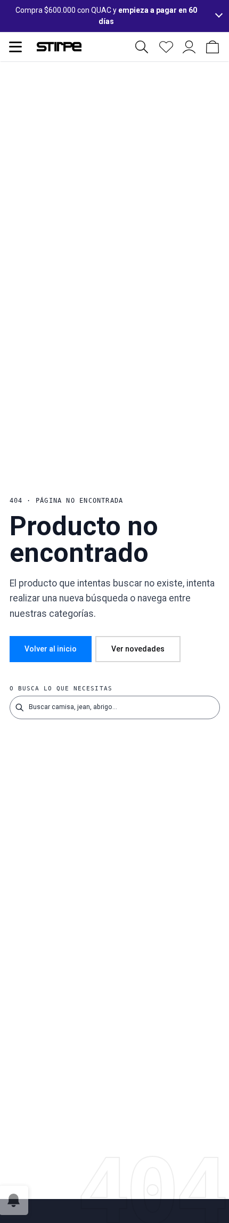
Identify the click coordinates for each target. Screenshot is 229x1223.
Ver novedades (138, 649)
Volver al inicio (50, 649)
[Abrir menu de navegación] (15, 47)
